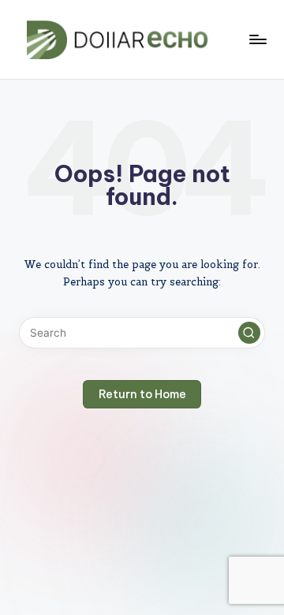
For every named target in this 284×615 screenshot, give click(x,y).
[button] (249, 333)
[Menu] (257, 39)
